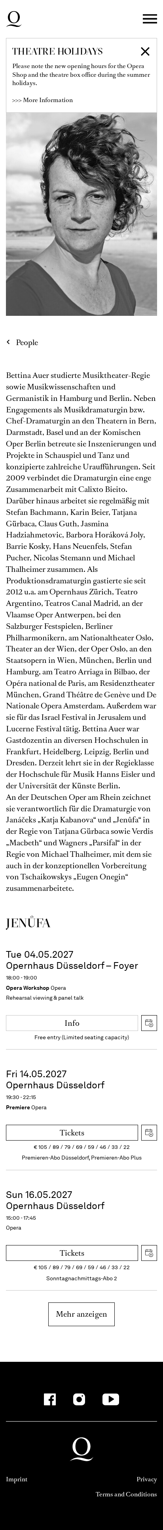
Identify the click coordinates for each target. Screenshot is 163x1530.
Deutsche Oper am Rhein (14, 19)
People (27, 342)
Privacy (146, 1479)
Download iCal (149, 1023)
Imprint (16, 1479)
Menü (150, 19)
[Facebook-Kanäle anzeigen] (50, 1399)
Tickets (72, 1133)
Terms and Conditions (126, 1494)
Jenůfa (28, 922)
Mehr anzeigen (81, 1314)
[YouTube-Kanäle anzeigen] (110, 1399)
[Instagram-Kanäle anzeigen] (79, 1399)
